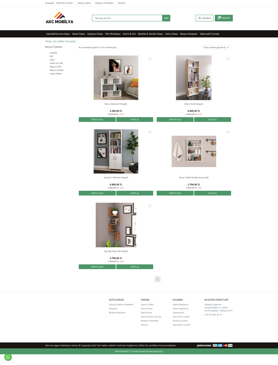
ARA (166, 18)
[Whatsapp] (8, 357)
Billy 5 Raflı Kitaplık (194, 104)
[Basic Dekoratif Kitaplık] (116, 77)
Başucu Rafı (55, 66)
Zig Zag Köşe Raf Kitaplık (116, 251)
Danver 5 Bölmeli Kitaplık (116, 177)
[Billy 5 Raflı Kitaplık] (194, 77)
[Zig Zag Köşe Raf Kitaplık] (116, 225)
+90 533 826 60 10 (213, 314)
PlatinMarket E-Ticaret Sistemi (130, 351)
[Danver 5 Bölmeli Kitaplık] (116, 151)
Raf (51, 56)
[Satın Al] (134, 119)
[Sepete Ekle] (97, 119)
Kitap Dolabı (56, 73)
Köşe (52, 59)
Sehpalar (113, 308)
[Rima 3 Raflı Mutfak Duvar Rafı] (194, 151)
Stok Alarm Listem (181, 316)
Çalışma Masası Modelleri (121, 304)
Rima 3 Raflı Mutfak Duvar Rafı (194, 177)
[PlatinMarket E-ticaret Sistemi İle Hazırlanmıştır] (204, 345)
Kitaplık (53, 52)
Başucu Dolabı (57, 70)
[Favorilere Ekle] (149, 58)
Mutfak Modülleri (117, 312)
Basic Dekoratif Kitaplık (116, 104)
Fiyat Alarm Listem (181, 324)
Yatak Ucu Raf (56, 63)
